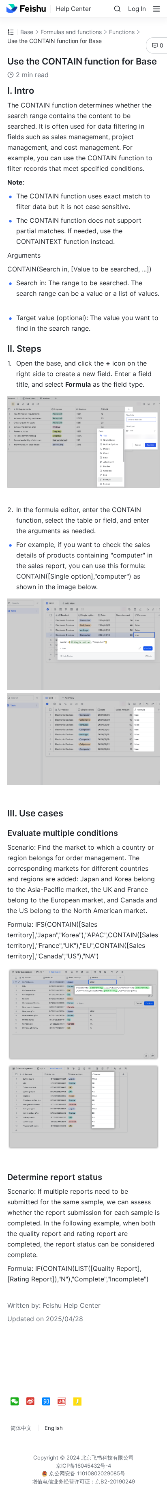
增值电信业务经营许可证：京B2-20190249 (83, 1481)
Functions (122, 31)
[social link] (18, 1401)
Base (26, 31)
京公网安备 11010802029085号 (86, 1473)
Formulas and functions (71, 31)
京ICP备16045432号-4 (83, 1465)
